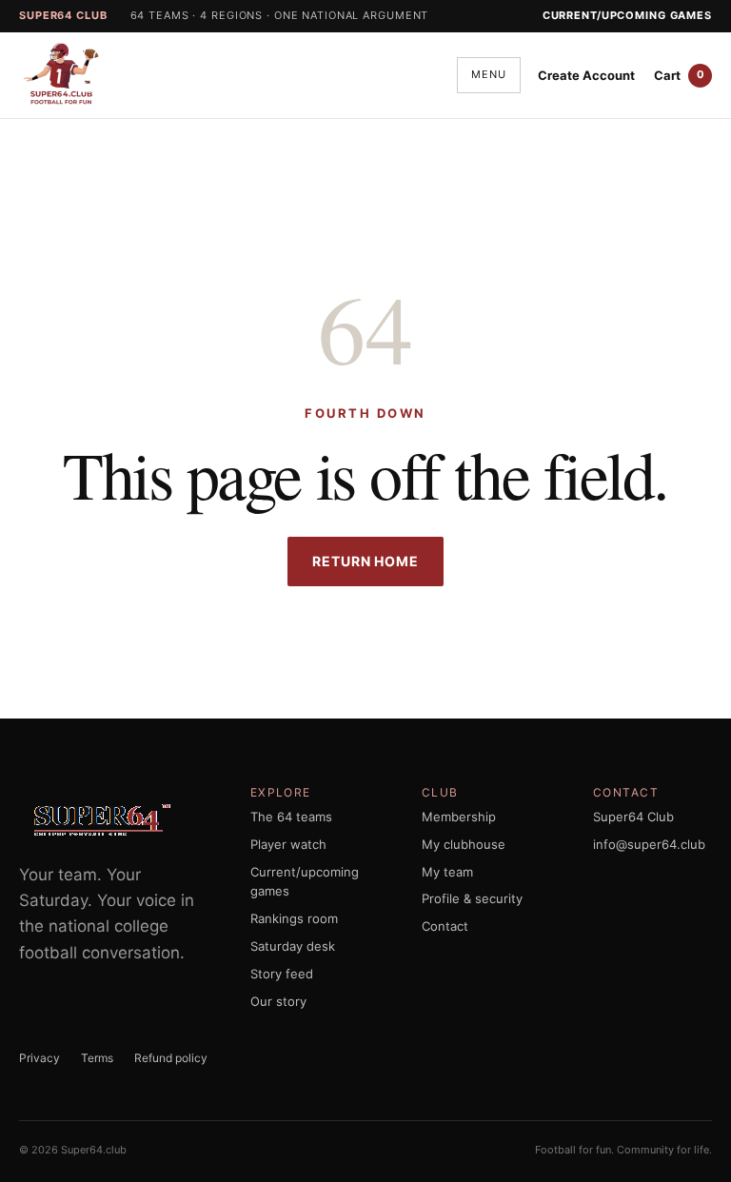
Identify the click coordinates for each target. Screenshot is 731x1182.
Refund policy (170, 1058)
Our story (278, 1001)
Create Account (586, 75)
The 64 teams (291, 816)
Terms (97, 1058)
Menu (488, 74)
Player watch (288, 844)
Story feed (281, 973)
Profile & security (472, 898)
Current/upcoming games (627, 15)
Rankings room (294, 918)
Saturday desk (292, 946)
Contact (445, 926)
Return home (365, 561)
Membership (459, 816)
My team (447, 871)
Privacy (39, 1058)
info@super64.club (649, 844)
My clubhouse (463, 844)
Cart (679, 75)
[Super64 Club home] (72, 75)
